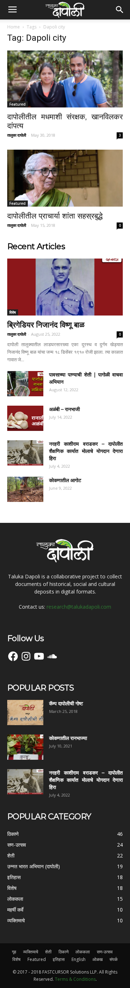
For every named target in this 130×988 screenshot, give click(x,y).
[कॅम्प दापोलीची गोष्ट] (25, 712)
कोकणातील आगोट (65, 480)
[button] (120, 9)
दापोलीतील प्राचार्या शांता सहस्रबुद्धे (55, 215)
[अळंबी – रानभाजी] (25, 418)
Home (13, 27)
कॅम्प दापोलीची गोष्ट (66, 703)
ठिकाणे (63, 952)
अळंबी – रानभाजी (64, 409)
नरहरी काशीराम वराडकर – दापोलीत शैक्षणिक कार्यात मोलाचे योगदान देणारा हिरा (86, 451)
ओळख (97, 959)
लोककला (82, 952)
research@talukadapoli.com (79, 606)
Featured (17, 104)
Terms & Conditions (75, 979)
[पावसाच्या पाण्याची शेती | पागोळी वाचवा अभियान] (25, 383)
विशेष (12, 312)
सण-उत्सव (105, 952)
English (79, 959)
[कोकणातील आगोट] (25, 489)
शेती (48, 952)
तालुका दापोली (16, 135)
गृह (14, 952)
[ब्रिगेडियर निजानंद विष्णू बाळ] (65, 287)
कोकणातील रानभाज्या (68, 738)
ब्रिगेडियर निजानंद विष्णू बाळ (45, 324)
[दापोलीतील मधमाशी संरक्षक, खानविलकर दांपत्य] (65, 78)
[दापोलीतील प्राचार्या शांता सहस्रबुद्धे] (65, 178)
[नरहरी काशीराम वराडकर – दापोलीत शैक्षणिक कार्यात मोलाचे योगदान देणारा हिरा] (25, 453)
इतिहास (59, 959)
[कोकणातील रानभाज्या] (25, 747)
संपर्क (113, 959)
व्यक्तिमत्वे (30, 952)
